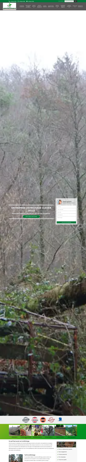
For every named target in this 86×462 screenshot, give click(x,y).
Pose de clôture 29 (57, 6)
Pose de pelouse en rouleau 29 (39, 6)
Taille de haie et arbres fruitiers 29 (28, 6)
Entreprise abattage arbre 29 (63, 6)
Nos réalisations (31, 216)
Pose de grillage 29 (34, 6)
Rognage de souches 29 (80, 6)
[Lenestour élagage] (9, 6)
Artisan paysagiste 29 (69, 6)
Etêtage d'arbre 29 (45, 6)
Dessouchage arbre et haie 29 (51, 6)
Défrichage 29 (75, 6)
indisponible (13, 1)
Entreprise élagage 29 (22, 6)
